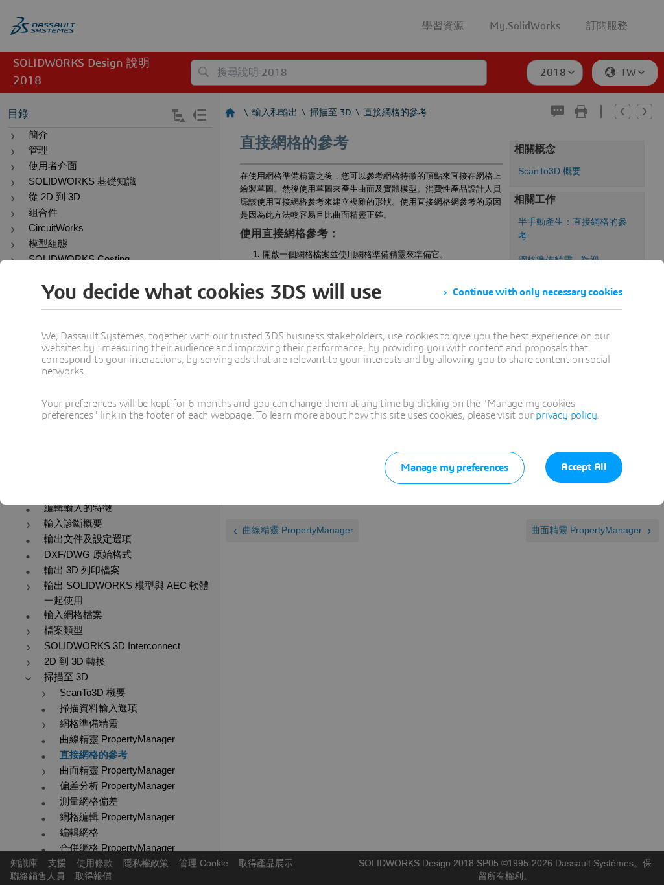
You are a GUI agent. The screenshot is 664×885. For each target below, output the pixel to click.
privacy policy (566, 415)
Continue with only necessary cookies (537, 292)
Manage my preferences (454, 468)
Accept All (584, 467)
